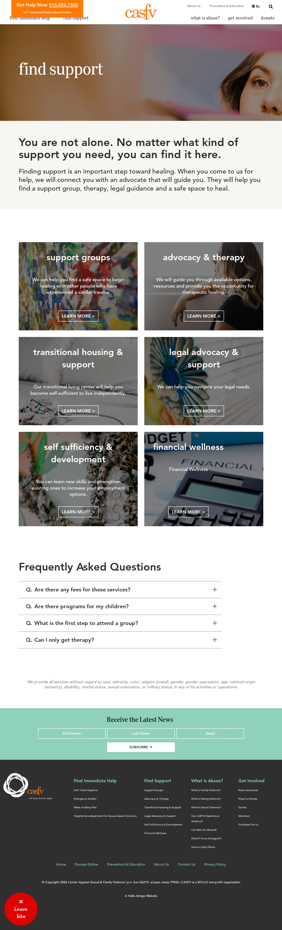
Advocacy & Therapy (156, 798)
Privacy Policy (215, 864)
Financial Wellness (155, 833)
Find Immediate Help (95, 780)
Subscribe (141, 747)
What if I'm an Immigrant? (206, 838)
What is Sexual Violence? (206, 807)
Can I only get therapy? (60, 639)
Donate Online (86, 864)
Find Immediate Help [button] (30, 18)
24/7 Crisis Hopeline (86, 790)
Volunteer (244, 816)
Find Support (157, 780)
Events (242, 807)
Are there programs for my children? (77, 606)
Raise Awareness (248, 790)
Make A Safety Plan (85, 807)
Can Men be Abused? (204, 829)
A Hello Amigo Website (141, 896)
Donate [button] (268, 18)
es (258, 6)
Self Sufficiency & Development (163, 824)
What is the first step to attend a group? (82, 623)
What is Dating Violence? (206, 798)
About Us (161, 864)
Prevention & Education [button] (227, 6)
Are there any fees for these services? (78, 589)
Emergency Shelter (85, 798)
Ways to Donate (247, 798)
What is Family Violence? (206, 790)
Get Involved (251, 780)
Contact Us (186, 864)
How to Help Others (203, 847)
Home (61, 864)
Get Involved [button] (240, 18)
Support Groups (153, 790)
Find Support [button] (76, 18)
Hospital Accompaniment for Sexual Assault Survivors (105, 816)
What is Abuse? (207, 780)
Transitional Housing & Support (162, 807)
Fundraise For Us (248, 824)
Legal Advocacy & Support (160, 816)
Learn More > (78, 316)
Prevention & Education (126, 864)
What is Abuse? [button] (205, 18)
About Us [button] (193, 6)
